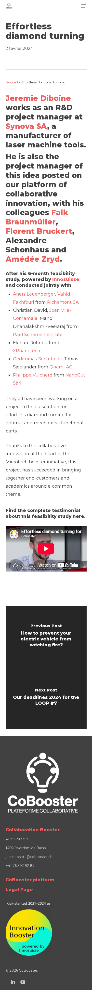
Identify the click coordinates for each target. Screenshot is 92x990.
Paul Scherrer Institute (38, 334)
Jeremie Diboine (38, 98)
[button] (83, 5)
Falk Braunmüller (37, 217)
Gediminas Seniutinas (37, 359)
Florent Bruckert (39, 231)
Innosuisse (65, 279)
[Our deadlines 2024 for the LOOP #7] (46, 698)
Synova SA (26, 126)
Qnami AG (61, 367)
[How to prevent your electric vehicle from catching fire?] (46, 637)
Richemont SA (63, 302)
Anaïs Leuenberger (34, 294)
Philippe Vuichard (33, 375)
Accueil (12, 82)
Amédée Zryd (33, 259)
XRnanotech (26, 350)
